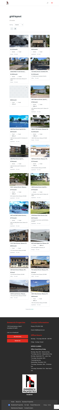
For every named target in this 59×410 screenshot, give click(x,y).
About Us (18, 402)
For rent (16, 54)
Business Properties (27, 402)
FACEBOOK (29, 394)
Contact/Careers (28, 408)
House (11, 54)
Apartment (33, 54)
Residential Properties (17, 405)
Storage (33, 249)
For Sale (26, 405)
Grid (11, 28)
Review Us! (17, 340)
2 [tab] (17, 68)
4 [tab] (20, 68)
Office (32, 78)
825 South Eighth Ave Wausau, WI (40, 243)
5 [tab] (21, 68)
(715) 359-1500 (39, 326)
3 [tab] (40, 68)
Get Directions (17, 336)
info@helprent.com (39, 330)
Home (12, 402)
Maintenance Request (17, 408)
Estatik (32, 309)
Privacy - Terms (47, 405)
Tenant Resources (35, 405)
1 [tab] (16, 68)
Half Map (15, 28)
